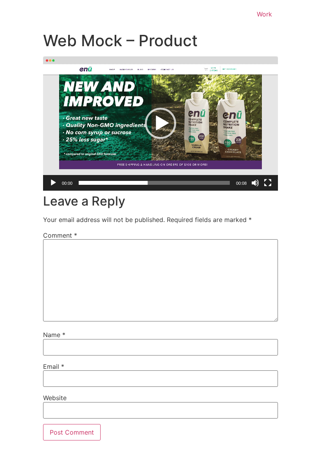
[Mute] (255, 183)
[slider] (154, 183)
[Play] (53, 183)
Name (54, 335)
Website (55, 398)
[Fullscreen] (268, 183)
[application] (160, 123)
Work (264, 14)
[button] (160, 123)
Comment (60, 235)
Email (53, 366)
